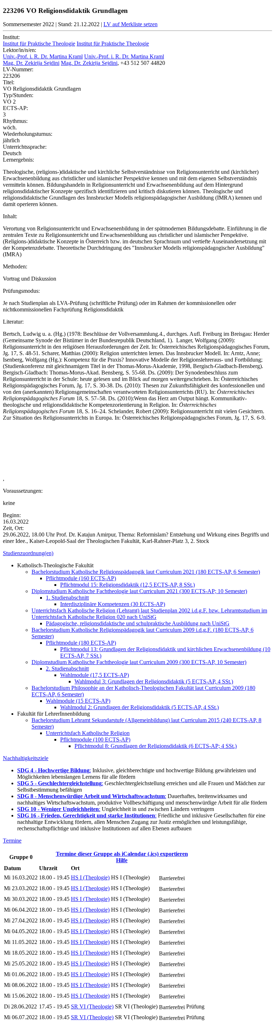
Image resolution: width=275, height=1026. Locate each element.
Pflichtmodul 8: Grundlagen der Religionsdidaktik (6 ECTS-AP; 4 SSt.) (155, 746)
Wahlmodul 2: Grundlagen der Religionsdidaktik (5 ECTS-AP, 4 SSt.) (139, 707)
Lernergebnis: (18, 160)
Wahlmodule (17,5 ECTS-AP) (94, 675)
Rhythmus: (15, 121)
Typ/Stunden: (18, 95)
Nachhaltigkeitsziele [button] (25, 758)
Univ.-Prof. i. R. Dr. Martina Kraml (43, 56)
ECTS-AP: (15, 108)
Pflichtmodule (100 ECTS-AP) (95, 739)
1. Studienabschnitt (67, 598)
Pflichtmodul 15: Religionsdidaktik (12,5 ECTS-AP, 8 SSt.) (127, 585)
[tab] (137, 553)
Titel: (8, 82)
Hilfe (121, 860)
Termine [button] (12, 840)
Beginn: (12, 515)
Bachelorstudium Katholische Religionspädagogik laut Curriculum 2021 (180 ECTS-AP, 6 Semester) (146, 572)
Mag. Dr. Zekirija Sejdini (31, 63)
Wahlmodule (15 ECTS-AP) (78, 701)
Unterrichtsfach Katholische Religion (88, 733)
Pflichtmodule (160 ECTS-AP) (81, 578)
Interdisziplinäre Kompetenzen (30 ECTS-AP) (112, 604)
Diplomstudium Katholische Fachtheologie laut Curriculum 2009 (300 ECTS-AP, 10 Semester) (139, 662)
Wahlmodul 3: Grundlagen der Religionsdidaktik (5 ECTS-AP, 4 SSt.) (153, 681)
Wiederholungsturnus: (27, 134)
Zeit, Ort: (13, 528)
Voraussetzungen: (23, 491)
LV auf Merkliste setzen (130, 24)
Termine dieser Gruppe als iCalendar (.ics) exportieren (122, 854)
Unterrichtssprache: (25, 147)
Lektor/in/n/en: (19, 50)
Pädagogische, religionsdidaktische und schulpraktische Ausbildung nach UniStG (138, 623)
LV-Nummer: (18, 69)
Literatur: (13, 322)
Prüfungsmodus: (21, 291)
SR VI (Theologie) (92, 1006)
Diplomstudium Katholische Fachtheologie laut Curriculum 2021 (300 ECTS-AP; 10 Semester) (139, 591)
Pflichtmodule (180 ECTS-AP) (81, 643)
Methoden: (15, 266)
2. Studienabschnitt (67, 668)
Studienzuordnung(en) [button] (28, 553)
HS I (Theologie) (90, 877)
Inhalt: (10, 216)
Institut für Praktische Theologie (39, 43)
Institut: (11, 37)
